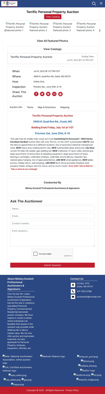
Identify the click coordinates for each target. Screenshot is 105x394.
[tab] (16, 107)
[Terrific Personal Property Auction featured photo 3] (64, 30)
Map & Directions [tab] (47, 107)
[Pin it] (48, 94)
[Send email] (54, 94)
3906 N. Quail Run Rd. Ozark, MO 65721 (52, 76)
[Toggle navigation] (101, 3)
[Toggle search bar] (94, 3)
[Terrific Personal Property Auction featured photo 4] (88, 30)
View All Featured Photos (52, 40)
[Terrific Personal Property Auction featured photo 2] (41, 30)
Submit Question (52, 265)
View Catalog (53, 16)
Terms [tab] (30, 107)
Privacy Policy (72, 390)
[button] (36, 94)
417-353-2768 (84, 291)
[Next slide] (99, 30)
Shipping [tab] (64, 107)
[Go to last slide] (5, 30)
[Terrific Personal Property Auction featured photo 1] (17, 30)
